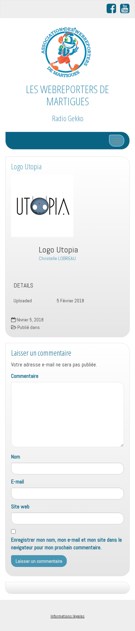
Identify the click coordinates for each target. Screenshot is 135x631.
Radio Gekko (67, 118)
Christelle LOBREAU (57, 258)
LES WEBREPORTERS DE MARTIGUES (67, 94)
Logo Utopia (26, 166)
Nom (15, 456)
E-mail (17, 481)
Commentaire (24, 376)
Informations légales (67, 616)
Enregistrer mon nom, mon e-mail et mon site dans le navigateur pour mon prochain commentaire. (66, 543)
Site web (20, 506)
